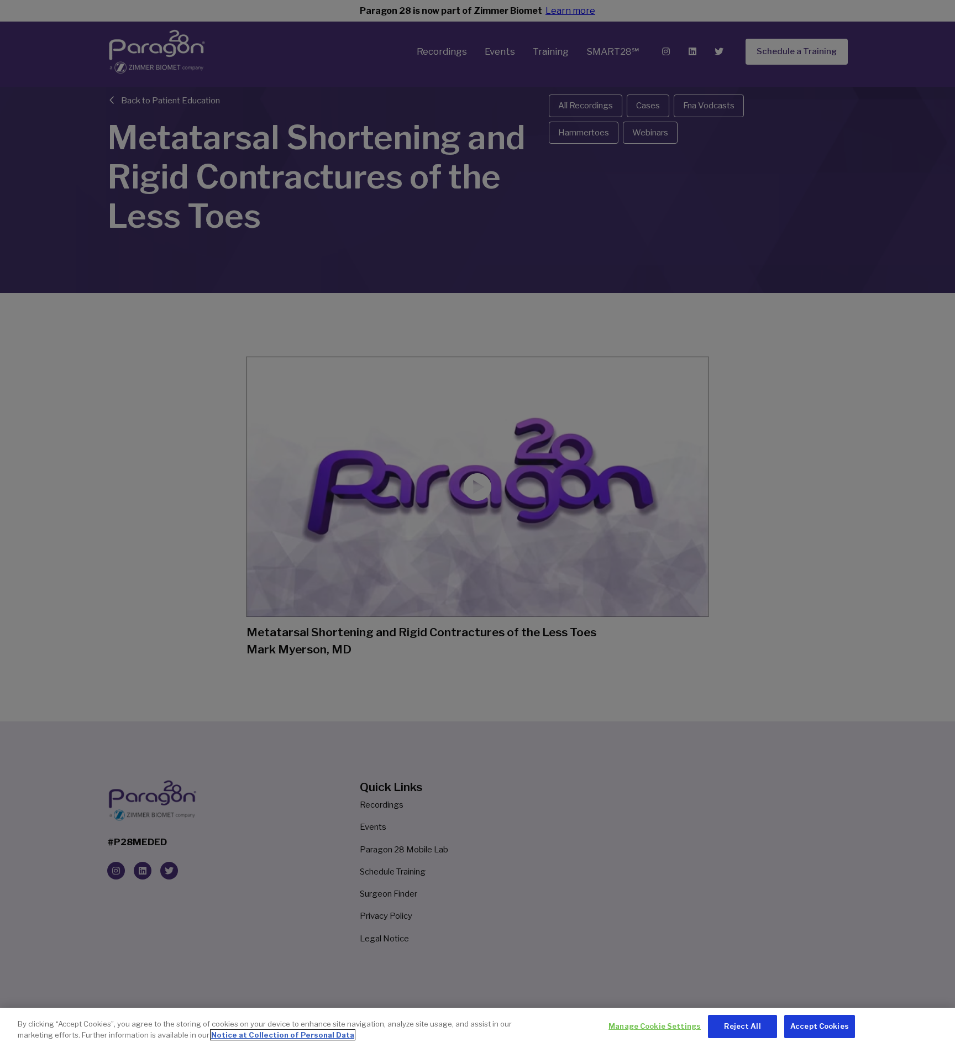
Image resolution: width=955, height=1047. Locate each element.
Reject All (742, 1026)
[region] (477, 1027)
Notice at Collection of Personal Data (282, 1034)
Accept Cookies (819, 1026)
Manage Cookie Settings (654, 1026)
